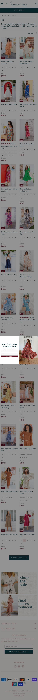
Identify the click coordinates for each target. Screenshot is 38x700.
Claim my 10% (9, 356)
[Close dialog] (37, 336)
